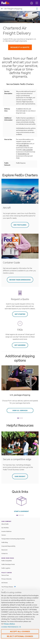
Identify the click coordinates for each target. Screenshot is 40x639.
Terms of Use (5, 575)
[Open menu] (37, 8)
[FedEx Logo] (6, 3)
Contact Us (4, 553)
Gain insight (20, 476)
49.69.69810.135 (23, 154)
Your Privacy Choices (7, 586)
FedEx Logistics (5, 568)
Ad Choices (4, 582)
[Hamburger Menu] (37, 1)
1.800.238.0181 (23, 145)
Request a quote (20, 47)
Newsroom (4, 550)
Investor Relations (6, 531)
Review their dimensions (20, 280)
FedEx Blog (4, 542)
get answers (20, 345)
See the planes (20, 225)
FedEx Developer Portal (8, 564)
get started (20, 314)
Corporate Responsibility (8, 546)
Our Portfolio (5, 527)
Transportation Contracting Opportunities (13, 538)
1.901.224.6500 (27, 150)
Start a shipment (21, 511)
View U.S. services (20, 410)
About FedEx (5, 524)
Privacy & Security (6, 579)
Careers (3, 535)
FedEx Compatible (6, 560)
